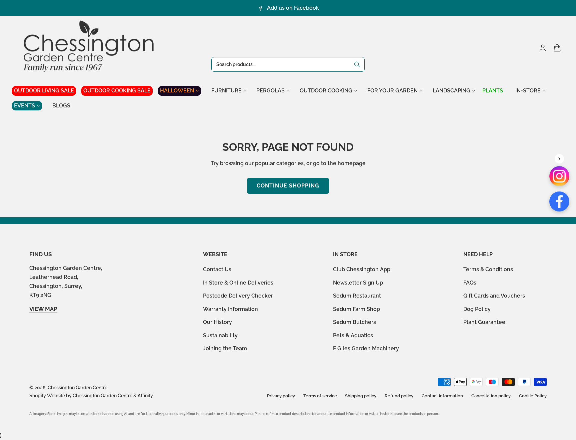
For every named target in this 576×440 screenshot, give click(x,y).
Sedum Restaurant (357, 296)
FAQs (469, 283)
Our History (217, 322)
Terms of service (320, 395)
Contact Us (217, 269)
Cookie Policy (533, 395)
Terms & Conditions (488, 269)
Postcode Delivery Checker (238, 296)
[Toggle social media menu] (559, 158)
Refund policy (399, 395)
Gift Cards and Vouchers (494, 296)
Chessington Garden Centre (77, 387)
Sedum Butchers (354, 322)
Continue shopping (288, 185)
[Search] (357, 64)
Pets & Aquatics (353, 335)
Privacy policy (281, 395)
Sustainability (220, 335)
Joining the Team (225, 348)
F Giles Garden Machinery (366, 348)
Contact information (442, 395)
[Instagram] (559, 176)
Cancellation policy (491, 395)
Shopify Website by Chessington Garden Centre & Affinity (91, 395)
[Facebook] (559, 201)
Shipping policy (360, 395)
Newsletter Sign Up (358, 283)
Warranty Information (230, 309)
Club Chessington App (361, 269)
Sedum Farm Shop (356, 309)
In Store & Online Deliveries (238, 283)
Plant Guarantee (484, 322)
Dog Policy (477, 309)
